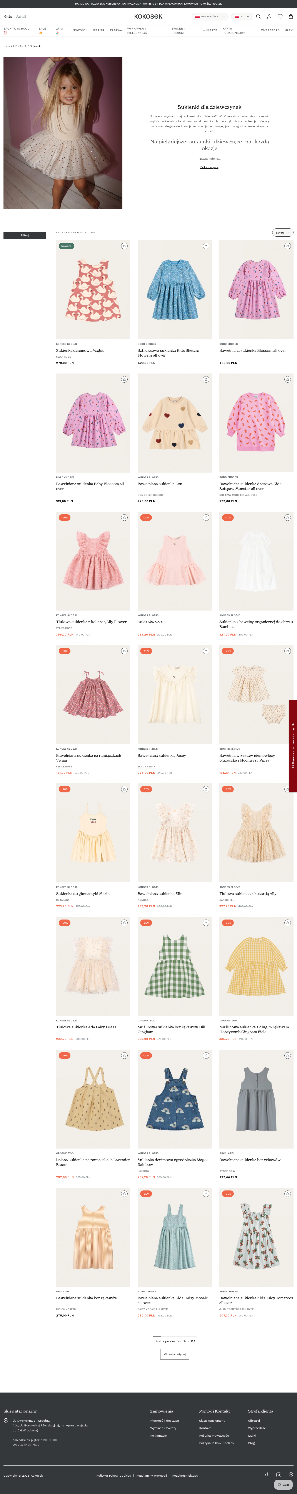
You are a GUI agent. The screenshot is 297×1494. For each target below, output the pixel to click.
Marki (252, 1435)
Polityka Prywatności (214, 1435)
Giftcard (254, 1420)
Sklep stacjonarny (212, 1420)
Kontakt (205, 1428)
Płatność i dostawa (164, 1420)
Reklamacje (158, 1435)
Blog (251, 1443)
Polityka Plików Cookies (216, 1443)
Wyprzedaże (257, 1428)
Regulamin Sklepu (185, 1475)
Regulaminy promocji (151, 1475)
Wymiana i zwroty (163, 1428)
